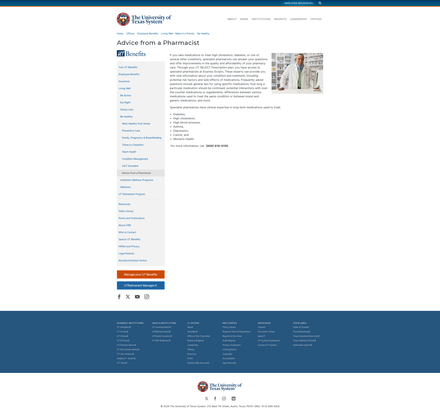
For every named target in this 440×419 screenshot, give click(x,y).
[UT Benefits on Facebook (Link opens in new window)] (119, 297)
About (232, 19)
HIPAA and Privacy (129, 246)
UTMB (160, 331)
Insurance (124, 81)
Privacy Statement (231, 345)
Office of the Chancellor (198, 336)
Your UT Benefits (128, 67)
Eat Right (125, 102)
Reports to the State (232, 336)
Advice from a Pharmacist (136, 172)
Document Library (266, 331)
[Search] (320, 3)
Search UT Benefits (129, 239)
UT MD (160, 340)
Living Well (124, 88)
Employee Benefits (147, 33)
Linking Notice (229, 349)
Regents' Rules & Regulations (237, 331)
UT (123, 327)
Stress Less (126, 109)
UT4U (190, 358)
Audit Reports (229, 340)
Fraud (300, 331)
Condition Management (135, 158)
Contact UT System (267, 345)
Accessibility (229, 358)
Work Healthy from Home (136, 123)
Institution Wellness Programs (136, 179)
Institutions (261, 19)
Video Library (126, 211)
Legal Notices (126, 253)
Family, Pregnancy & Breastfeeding (142, 137)
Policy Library (229, 327)
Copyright (227, 354)
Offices (315, 19)
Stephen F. (125, 358)
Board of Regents (195, 340)
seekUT (261, 336)
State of (300, 327)
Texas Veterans (303, 340)
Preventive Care (131, 130)
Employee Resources (299, 3)
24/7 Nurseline (130, 165)
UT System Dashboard (268, 340)
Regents (280, 19)
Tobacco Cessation (133, 144)
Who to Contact (127, 232)
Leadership (298, 19)
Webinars (125, 187)
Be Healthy (203, 33)
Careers (261, 327)
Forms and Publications (132, 218)
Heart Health (129, 151)
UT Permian (125, 345)
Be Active (125, 95)
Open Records (229, 363)
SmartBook (192, 331)
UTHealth (161, 336)
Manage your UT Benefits (140, 274)
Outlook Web (197, 363)
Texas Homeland (305, 336)
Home (120, 33)
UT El (122, 340)
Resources (124, 204)
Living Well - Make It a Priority (177, 33)
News (244, 19)
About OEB (125, 225)
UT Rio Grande (127, 349)
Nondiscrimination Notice (133, 260)
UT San (124, 354)
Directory (191, 354)
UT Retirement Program (132, 194)
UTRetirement (139, 285)
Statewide (301, 345)
